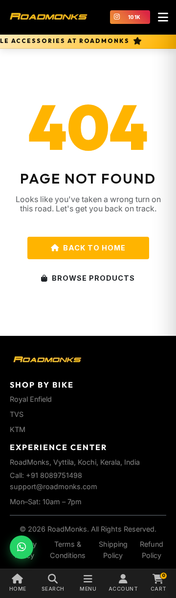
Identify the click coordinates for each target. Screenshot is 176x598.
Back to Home (94, 248)
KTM (17, 429)
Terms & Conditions (68, 549)
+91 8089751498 (54, 475)
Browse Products (93, 278)
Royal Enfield (31, 399)
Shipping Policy (113, 549)
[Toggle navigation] (162, 17)
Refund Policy (151, 549)
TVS (16, 414)
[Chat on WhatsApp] (21, 547)
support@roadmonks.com (53, 486)
